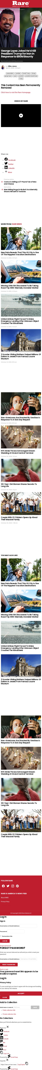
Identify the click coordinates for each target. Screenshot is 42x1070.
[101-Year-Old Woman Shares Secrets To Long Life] (21, 470)
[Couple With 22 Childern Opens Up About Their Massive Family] (21, 503)
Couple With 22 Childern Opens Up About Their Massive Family (19, 518)
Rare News (17, 224)
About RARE (5, 897)
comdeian (18, 73)
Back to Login (4, 969)
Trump (21, 78)
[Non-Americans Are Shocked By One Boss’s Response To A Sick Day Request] (21, 403)
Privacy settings (6, 905)
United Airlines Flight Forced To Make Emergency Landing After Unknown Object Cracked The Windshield (20, 321)
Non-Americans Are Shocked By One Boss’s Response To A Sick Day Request (20, 418)
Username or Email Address (9, 926)
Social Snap (14, 1057)
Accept (21, 993)
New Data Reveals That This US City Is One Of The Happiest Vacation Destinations (20, 253)
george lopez (8, 76)
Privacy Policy (5, 901)
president (21, 76)
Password (3, 931)
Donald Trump (26, 73)
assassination (10, 73)
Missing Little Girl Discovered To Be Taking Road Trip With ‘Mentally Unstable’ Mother (20, 286)
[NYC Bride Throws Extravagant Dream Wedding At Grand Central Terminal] (21, 437)
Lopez (15, 76)
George (33, 73)
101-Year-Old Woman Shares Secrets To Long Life (19, 485)
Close (4, 997)
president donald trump (31, 76)
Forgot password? (5, 946)
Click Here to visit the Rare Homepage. (16, 92)
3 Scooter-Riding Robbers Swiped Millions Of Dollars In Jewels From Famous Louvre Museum (21, 356)
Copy (21, 1064)
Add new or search (6, 1007)
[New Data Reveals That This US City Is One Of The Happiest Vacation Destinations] (21, 238)
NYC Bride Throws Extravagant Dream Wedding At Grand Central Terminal (18, 452)
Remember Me (7, 936)
